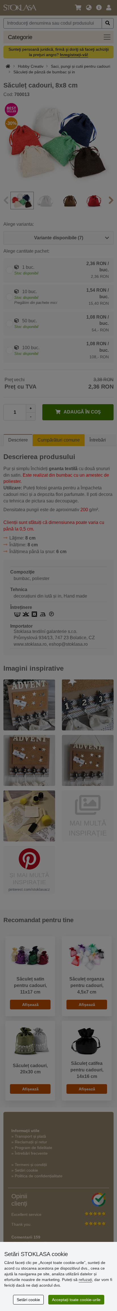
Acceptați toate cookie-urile (76, 1299)
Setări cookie (28, 1299)
